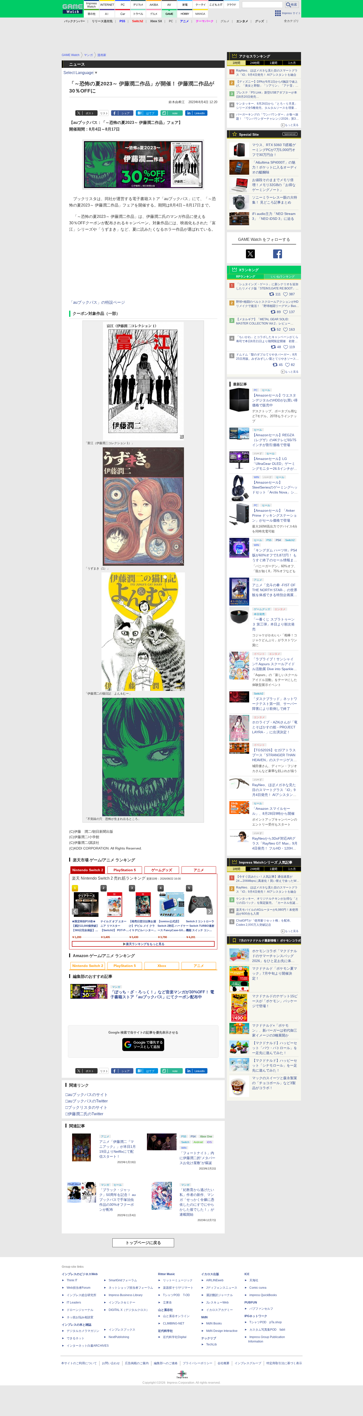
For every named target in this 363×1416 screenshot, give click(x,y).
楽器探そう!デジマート (178, 1287)
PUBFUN (250, 1302)
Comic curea (257, 1287)
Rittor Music (166, 1274)
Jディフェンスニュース (221, 1287)
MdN (204, 1317)
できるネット (75, 1338)
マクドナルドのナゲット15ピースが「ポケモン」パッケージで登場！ (275, 1001)
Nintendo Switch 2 (87, 870)
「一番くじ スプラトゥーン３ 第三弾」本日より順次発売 (273, 624)
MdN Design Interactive (222, 1331)
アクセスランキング (254, 56)
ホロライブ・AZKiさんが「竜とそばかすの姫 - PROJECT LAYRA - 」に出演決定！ (275, 727)
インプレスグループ (248, 1363)
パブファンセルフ (261, 1308)
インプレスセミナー (122, 1302)
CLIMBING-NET (173, 1323)
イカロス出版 (210, 1274)
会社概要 (223, 1363)
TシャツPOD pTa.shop (265, 1322)
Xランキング (249, 270)
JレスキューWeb (217, 1302)
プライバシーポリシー (197, 1363)
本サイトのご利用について (79, 1363)
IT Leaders (74, 1302)
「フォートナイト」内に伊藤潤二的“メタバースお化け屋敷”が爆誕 (197, 1158)
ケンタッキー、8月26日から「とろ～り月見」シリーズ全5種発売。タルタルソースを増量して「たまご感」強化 (267, 108)
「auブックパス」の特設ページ (97, 302)
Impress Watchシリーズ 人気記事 (265, 862)
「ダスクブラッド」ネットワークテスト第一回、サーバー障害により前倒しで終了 (274, 704)
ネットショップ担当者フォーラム (131, 1287)
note (175, 113)
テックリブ (208, 1338)
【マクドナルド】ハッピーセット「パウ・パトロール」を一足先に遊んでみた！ (274, 1048)
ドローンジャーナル (80, 1310)
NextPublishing (119, 1337)
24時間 (255, 63)
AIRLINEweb (214, 1280)
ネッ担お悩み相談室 (80, 1317)
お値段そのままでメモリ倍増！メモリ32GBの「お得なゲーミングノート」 (274, 185)
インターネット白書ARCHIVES (88, 1345)
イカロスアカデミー (219, 1310)
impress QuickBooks (263, 1295)
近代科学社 (165, 1331)
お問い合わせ (111, 1363)
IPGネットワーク (255, 1316)
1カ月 (292, 63)
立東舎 (167, 1302)
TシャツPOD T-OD (176, 1295)
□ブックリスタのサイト (86, 1107)
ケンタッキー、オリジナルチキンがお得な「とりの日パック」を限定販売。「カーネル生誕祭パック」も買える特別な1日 (267, 903)
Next (211, 911)
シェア (125, 113)
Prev (76, 911)
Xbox (162, 966)
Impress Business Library (125, 1295)
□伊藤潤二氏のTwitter (84, 1114)
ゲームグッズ (161, 870)
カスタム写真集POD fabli (267, 1329)
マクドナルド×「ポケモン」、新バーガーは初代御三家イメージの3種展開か (274, 1030)
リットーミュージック (178, 1280)
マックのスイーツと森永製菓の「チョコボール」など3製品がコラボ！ (274, 1083)
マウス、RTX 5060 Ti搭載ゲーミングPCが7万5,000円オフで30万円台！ (274, 150)
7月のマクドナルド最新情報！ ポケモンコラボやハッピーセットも (270, 942)
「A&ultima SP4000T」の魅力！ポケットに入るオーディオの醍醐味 (274, 167)
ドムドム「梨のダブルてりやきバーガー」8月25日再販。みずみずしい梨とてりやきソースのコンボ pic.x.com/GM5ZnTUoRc (267, 359)
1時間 (236, 63)
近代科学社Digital (174, 1337)
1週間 (273, 63)
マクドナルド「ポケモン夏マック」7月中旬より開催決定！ (274, 973)
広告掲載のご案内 (137, 1363)
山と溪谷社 (165, 1310)
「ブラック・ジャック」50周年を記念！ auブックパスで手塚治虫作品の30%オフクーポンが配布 (117, 1199)
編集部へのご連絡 (166, 1363)
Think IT (72, 1280)
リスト (104, 113)
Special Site (249, 134)
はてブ (150, 113)
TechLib (211, 1344)
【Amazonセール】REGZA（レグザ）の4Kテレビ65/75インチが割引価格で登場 (274, 440)
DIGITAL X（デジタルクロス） (129, 1310)
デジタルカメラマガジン (83, 1331)
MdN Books (214, 1323)
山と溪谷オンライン (176, 1316)
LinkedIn (200, 113)
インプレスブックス (122, 1329)
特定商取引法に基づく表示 (284, 1363)
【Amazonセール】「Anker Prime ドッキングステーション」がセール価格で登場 (274, 515)
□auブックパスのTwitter (86, 1101)
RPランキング (245, 276)
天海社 (253, 1280)
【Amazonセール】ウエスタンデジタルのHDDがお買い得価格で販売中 (275, 400)
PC (171, 21)
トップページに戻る (143, 1243)
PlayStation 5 (125, 870)
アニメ (199, 870)
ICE (246, 1274)
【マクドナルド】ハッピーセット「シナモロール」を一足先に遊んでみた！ (274, 1065)
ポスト (90, 113)
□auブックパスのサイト (86, 1095)
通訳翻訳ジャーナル (219, 1295)
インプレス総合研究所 (81, 1295)
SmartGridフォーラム (123, 1280)
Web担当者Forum (78, 1287)
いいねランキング (283, 276)
